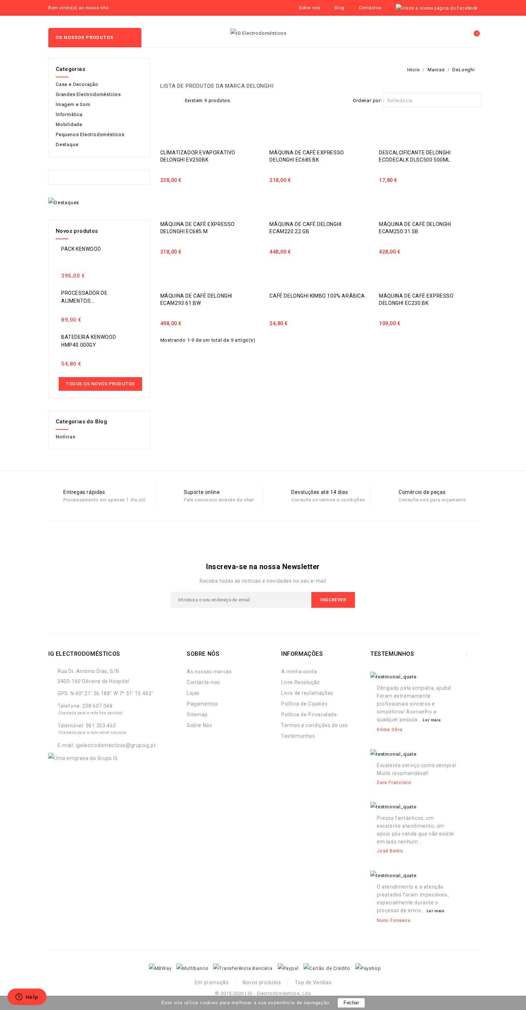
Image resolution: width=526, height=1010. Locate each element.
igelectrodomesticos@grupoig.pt (116, 745)
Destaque (67, 144)
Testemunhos (298, 736)
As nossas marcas (209, 671)
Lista (176, 100)
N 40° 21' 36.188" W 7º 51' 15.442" (112, 693)
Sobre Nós (199, 725)
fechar (351, 1002)
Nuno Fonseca (393, 920)
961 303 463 (101, 725)
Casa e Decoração (77, 84)
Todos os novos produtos (100, 383)
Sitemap (197, 714)
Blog (339, 7)
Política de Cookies (304, 704)
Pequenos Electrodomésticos (90, 134)
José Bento (390, 850)
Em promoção (212, 982)
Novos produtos (262, 982)
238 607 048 (97, 706)
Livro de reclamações (307, 693)
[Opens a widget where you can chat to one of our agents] (27, 997)
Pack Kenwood (81, 249)
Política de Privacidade (309, 714)
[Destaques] (63, 202)
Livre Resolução (300, 682)
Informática (69, 114)
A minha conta (299, 671)
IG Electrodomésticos (84, 653)
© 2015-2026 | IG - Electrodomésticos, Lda (263, 993)
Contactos (370, 7)
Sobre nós (309, 7)
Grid (164, 100)
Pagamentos (202, 704)
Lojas (193, 693)
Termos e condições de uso (314, 725)
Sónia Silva (390, 729)
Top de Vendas (313, 982)
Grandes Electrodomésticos (88, 94)
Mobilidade (69, 124)
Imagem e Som (73, 104)
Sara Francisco (394, 782)
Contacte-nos (203, 682)
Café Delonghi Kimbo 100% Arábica (317, 296)
